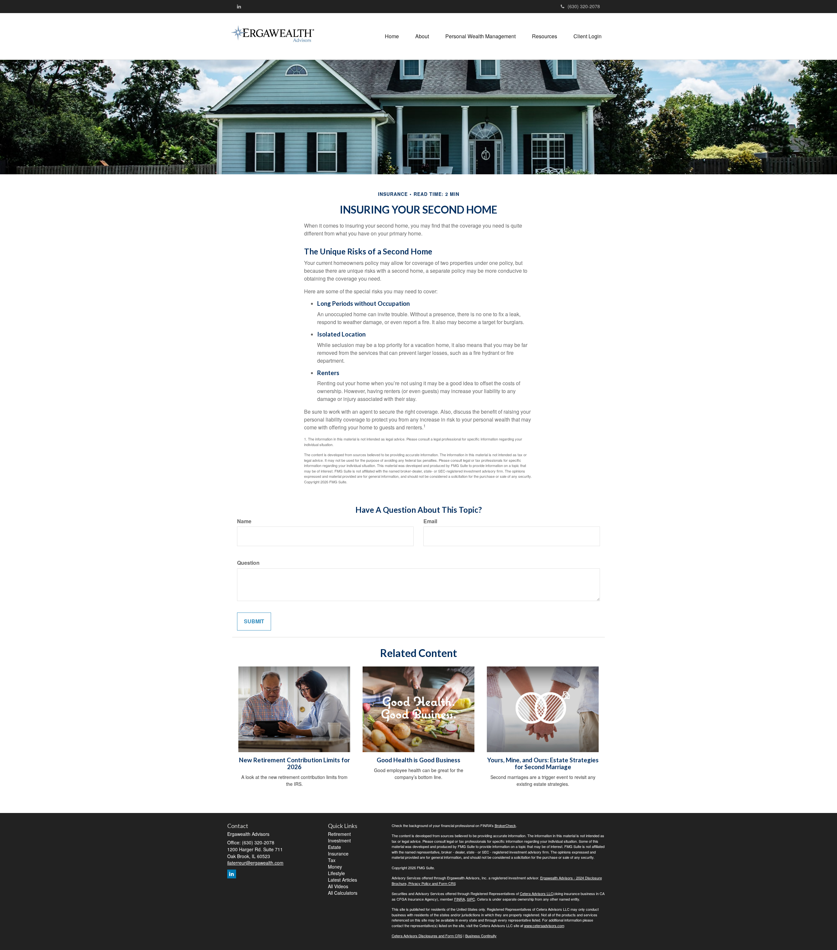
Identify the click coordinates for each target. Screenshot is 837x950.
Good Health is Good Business (418, 760)
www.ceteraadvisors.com (544, 925)
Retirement (339, 834)
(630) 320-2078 (584, 6)
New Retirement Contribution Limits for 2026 (294, 763)
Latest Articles (342, 879)
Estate (334, 847)
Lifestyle (336, 873)
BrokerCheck (505, 825)
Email (430, 521)
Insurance (338, 853)
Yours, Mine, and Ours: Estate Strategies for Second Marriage (543, 763)
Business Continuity (481, 935)
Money (335, 866)
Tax (331, 860)
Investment (339, 840)
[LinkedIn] (239, 6)
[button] (422, 36)
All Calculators (342, 893)
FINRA (459, 899)
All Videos (338, 886)
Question (248, 562)
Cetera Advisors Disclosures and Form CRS (427, 935)
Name (244, 521)
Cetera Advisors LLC (536, 893)
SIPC (471, 899)
